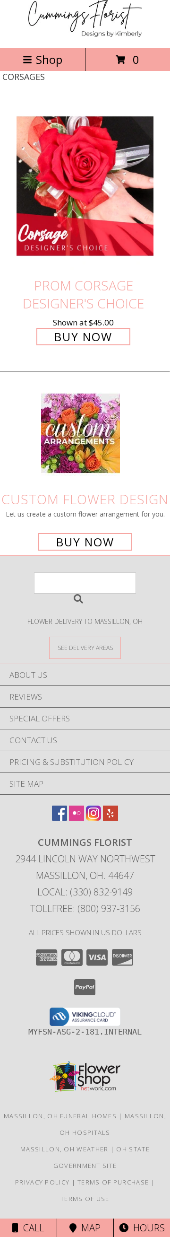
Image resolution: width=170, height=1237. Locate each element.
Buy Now (83, 336)
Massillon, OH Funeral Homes (60, 1116)
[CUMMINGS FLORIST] (85, 34)
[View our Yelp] (110, 817)
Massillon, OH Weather (64, 1149)
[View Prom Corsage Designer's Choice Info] (85, 186)
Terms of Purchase (113, 1182)
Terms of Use (85, 1198)
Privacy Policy (42, 1182)
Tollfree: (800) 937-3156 (85, 908)
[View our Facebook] (59, 817)
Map (88, 1227)
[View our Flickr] (76, 817)
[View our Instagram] (93, 817)
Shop (49, 59)
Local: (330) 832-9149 (85, 892)
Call (31, 1227)
